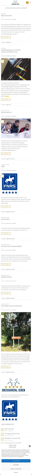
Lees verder (5, 37)
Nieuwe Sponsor (6, 112)
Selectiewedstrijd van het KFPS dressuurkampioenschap (10, 51)
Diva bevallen (5, 219)
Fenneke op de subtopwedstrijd (11, 246)
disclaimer (16, 472)
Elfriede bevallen (6, 277)
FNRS (2, 166)
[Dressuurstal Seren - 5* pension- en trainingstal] (15, 2)
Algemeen (3, 13)
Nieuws (7, 110)
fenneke (14, 19)
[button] (30, 446)
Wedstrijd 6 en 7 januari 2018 (12, 438)
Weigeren (16, 465)
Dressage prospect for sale (12, 433)
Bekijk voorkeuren (16, 469)
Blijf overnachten (6, 16)
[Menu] (27, 2)
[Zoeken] (30, 2)
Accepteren (16, 461)
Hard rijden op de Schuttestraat (11, 306)
